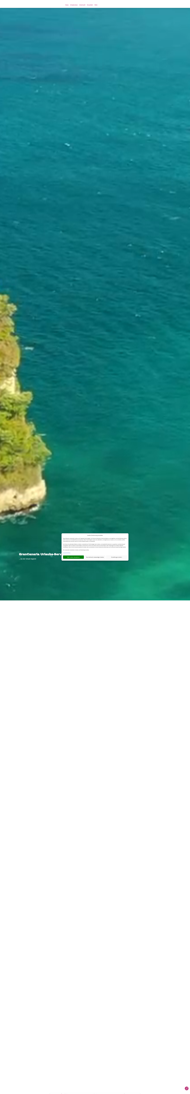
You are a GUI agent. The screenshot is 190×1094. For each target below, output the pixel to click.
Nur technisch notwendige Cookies (95, 557)
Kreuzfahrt (90, 5)
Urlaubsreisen (74, 5)
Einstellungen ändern (116, 557)
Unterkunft (82, 5)
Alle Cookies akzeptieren (73, 557)
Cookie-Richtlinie (66, 553)
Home (67, 5)
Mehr (96, 5)
